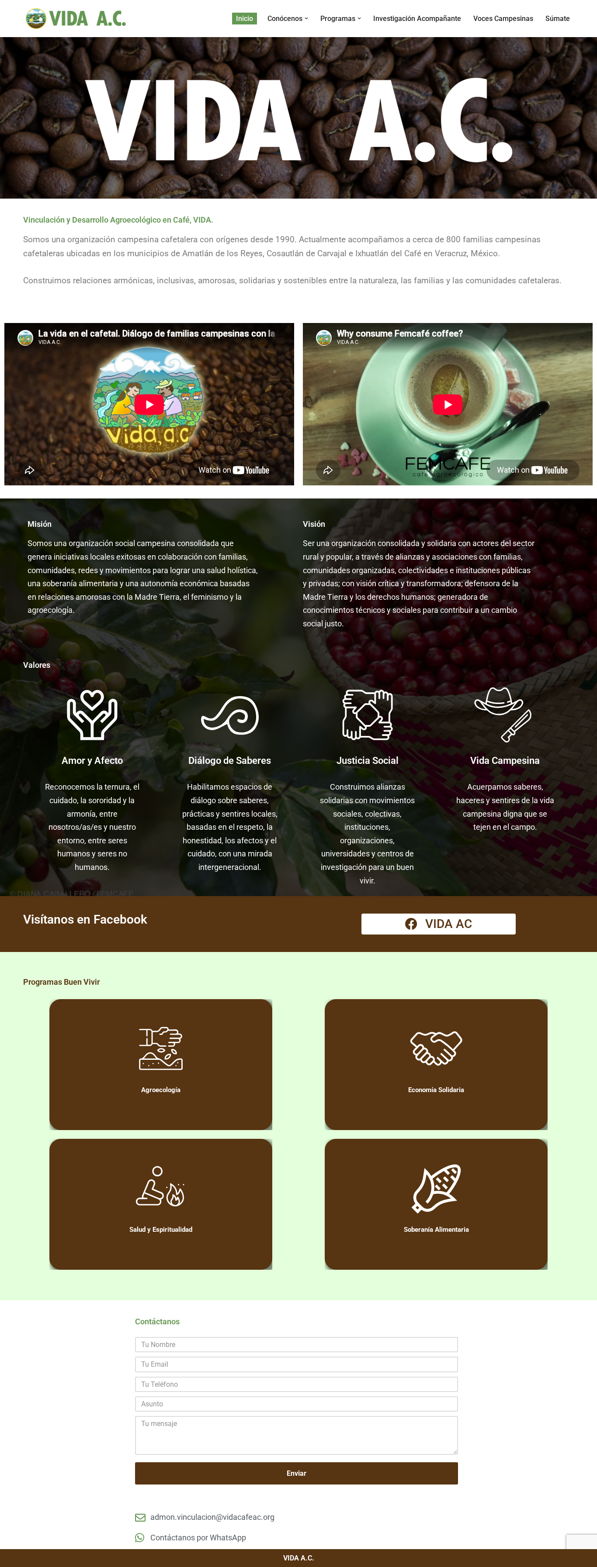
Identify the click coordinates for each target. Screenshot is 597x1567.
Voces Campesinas (503, 18)
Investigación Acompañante (417, 18)
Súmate (557, 18)
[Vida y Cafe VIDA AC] (75, 18)
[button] (306, 18)
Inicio (244, 18)
